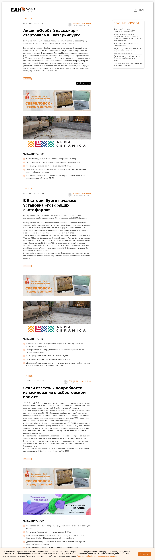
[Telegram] (83, 83)
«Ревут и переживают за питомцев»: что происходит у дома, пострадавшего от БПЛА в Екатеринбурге (127, 37)
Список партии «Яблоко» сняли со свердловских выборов (52, 548)
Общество (27, 78)
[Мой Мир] (86, 83)
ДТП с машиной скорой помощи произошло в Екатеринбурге (53, 162)
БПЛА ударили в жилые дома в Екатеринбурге (47, 356)
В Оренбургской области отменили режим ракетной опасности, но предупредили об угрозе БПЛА (55, 177)
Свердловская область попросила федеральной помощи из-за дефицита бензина (58, 527)
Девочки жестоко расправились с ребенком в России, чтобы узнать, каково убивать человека (56, 171)
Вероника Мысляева (82, 23)
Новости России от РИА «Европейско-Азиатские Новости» (18, 10)
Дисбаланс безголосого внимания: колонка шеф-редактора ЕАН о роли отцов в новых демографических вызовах (58, 364)
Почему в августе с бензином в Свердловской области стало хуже (127, 58)
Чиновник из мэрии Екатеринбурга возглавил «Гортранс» (128, 64)
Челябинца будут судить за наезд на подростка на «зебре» (52, 159)
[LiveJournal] (89, 83)
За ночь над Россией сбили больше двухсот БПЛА (48, 166)
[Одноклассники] (80, 83)
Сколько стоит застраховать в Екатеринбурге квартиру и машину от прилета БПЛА (126, 29)
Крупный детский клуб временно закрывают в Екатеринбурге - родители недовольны (54, 345)
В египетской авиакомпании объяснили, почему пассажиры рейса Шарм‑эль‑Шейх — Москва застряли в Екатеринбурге (55, 537)
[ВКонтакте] (77, 83)
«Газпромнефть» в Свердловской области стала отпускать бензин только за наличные (55, 351)
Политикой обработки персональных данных (97, 556)
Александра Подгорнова (80, 381)
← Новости (28, 18)
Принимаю (144, 554)
